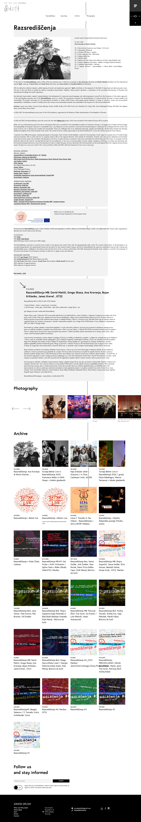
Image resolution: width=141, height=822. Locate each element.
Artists (16, 814)
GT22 (18, 237)
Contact (16, 816)
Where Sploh (18, 810)
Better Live (60, 121)
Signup (61, 781)
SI (135, 23)
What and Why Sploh (21, 808)
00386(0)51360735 (80, 810)
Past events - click (20, 273)
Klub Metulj (25, 239)
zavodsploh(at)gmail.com (82, 808)
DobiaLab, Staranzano (21, 171)
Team (15, 812)
